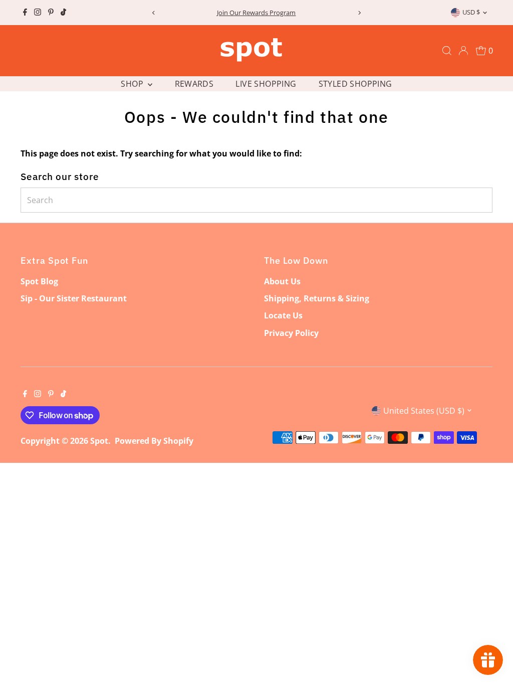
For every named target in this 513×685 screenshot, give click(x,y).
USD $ (471, 12)
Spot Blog (39, 281)
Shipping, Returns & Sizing (316, 298)
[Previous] (153, 13)
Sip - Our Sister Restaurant (74, 298)
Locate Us (283, 315)
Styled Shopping (355, 83)
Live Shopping (265, 83)
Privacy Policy (291, 332)
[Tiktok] (63, 13)
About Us (282, 281)
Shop (133, 83)
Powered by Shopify (154, 440)
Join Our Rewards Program (256, 12)
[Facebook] (25, 13)
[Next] (359, 13)
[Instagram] (38, 13)
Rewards (194, 83)
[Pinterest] (51, 13)
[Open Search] (446, 50)
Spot (99, 440)
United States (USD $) (423, 410)
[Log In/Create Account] (463, 50)
